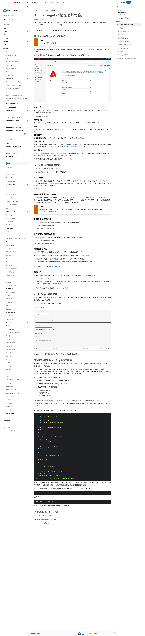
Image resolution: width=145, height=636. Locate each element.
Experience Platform (44, 10)
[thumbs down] (83, 633)
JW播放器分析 (9, 302)
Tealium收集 (9, 383)
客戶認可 (8, 248)
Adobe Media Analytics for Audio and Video (15, 142)
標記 (53, 10)
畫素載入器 (9, 346)
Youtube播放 (9, 410)
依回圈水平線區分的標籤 (12, 379)
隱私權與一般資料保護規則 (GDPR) (74, 146)
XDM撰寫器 (9, 403)
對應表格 (8, 309)
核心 (7, 241)
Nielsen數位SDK (10, 329)
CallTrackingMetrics (10, 215)
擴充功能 (6, 48)
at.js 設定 (120, 28)
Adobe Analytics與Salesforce (13, 88)
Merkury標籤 (9, 319)
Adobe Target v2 (10, 160)
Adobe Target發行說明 (43, 523)
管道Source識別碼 (10, 218)
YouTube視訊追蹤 (10, 413)
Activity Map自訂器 (11, 65)
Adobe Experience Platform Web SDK (14, 130)
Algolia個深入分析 (10, 184)
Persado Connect (10, 339)
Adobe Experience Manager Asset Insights (16, 124)
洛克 (7, 359)
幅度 (7, 188)
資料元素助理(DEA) (11, 252)
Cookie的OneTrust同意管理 (12, 332)
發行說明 (9, 167)
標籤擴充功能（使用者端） (10, 55)
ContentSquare (9, 235)
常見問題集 (7, 427)
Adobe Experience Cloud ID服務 (13, 120)
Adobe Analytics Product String (14, 92)
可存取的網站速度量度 (12, 61)
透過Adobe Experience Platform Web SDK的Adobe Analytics (16, 99)
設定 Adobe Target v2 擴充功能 (125, 24)
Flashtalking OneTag (11, 275)
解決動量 (8, 356)
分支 (7, 208)
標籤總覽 (6, 24)
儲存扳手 (8, 376)
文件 (35, 10)
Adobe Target (9, 156)
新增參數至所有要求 (123, 41)
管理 (5, 45)
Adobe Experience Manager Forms (14, 117)
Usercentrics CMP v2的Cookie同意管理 (15, 238)
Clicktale (8, 225)
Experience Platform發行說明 (11, 431)
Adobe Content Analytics (12, 110)
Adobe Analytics (10, 78)
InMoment (8, 295)
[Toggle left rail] (28, 7)
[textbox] (15, 15)
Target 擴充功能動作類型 (123, 31)
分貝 (7, 258)
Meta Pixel (8, 322)
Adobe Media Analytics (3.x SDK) (13, 146)
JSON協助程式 (9, 299)
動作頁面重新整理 (11, 68)
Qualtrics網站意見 (10, 349)
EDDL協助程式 (10, 272)
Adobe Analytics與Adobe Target (13, 82)
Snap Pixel (8, 373)
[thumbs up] (79, 633)
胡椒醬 (8, 336)
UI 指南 (5, 31)
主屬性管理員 (9, 315)
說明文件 (61, 288)
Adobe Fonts (9, 139)
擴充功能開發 (7, 420)
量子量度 (8, 352)
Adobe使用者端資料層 (11, 107)
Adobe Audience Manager (12, 103)
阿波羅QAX (9, 191)
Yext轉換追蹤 (9, 406)
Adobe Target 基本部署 (122, 55)
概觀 (6, 51)
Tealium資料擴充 (10, 386)
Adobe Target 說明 (68, 159)
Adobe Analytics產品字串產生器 (14, 95)
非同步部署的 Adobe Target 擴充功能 (126, 58)
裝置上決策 (75, 198)
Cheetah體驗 (9, 221)
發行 (5, 34)
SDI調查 (8, 363)
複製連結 (128, 18)
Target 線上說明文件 (54, 266)
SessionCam (9, 369)
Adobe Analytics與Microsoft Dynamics (15, 85)
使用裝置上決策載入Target (125, 38)
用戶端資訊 (6, 38)
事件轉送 (6, 41)
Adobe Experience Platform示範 (13, 127)
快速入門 (6, 28)
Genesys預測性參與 (11, 285)
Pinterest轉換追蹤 (10, 342)
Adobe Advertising (10, 75)
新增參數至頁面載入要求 (124, 45)
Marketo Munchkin (10, 312)
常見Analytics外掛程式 (11, 228)
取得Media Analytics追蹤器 (44, 516)
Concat (7, 231)
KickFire (8, 305)
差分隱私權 (9, 265)
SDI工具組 (8, 366)
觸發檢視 (120, 51)
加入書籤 (121, 18)
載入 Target (121, 34)
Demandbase (9, 262)
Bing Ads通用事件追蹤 (11, 204)
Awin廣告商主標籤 (11, 194)
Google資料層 (9, 288)
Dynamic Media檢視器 (11, 268)
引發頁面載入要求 (123, 48)
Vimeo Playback (10, 396)
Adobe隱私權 (9, 150)
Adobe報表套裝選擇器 (11, 153)
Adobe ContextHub (10, 113)
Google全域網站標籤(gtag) (13, 292)
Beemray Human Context (12, 201)
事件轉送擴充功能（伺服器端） (11, 417)
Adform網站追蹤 (10, 72)
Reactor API (7, 424)
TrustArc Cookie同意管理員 (12, 393)
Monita (8, 326)
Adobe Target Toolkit (11, 171)
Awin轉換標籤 (9, 198)
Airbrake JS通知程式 (11, 181)
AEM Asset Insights (10, 178)
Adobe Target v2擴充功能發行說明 (46, 519)
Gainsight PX (9, 282)
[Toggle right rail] (117, 7)
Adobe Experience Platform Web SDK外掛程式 (16, 135)
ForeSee (8, 278)
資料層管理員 (9, 255)
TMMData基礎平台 (11, 389)
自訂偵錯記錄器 (10, 245)
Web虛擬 (8, 400)
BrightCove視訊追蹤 (10, 211)
